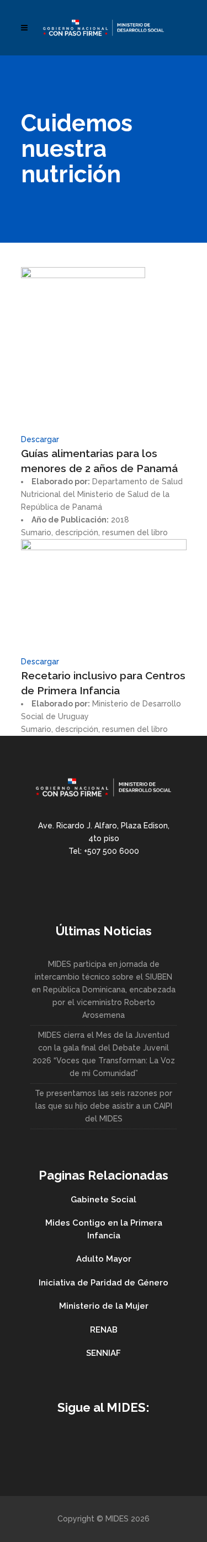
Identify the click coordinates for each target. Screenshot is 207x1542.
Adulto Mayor (103, 1259)
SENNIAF (103, 1353)
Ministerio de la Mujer (103, 1306)
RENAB (104, 1330)
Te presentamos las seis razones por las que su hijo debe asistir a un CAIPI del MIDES (103, 1106)
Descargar (40, 439)
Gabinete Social (103, 1200)
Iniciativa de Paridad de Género (103, 1283)
